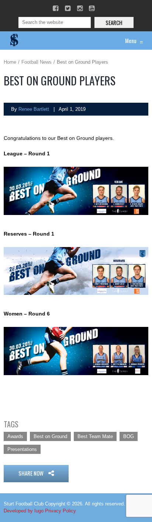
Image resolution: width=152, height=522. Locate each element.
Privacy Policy (60, 511)
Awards (15, 436)
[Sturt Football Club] (14, 40)
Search (114, 22)
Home (10, 62)
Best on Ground (50, 436)
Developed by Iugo (24, 511)
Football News (36, 62)
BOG (128, 436)
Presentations (22, 449)
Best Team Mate (95, 436)
